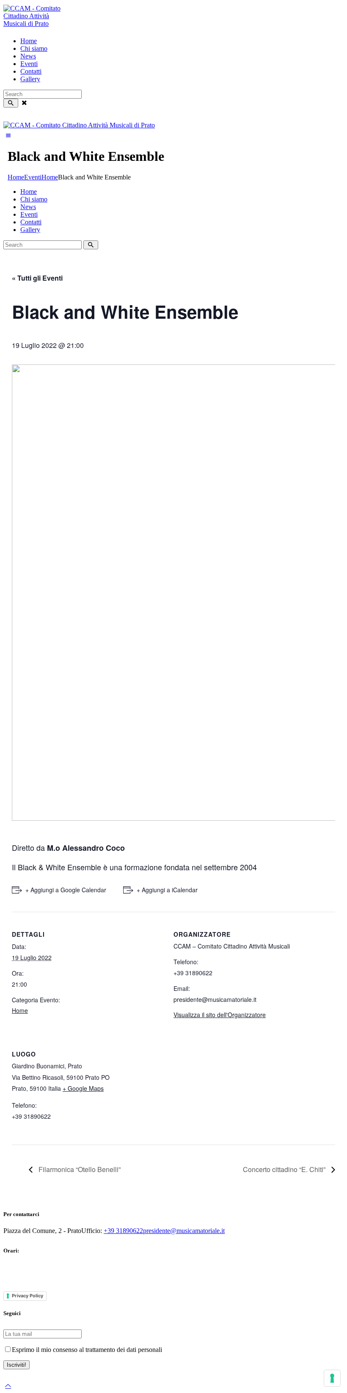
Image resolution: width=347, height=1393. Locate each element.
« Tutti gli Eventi (37, 278)
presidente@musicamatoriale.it (184, 1230)
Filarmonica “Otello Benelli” (79, 1169)
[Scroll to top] (8, 1385)
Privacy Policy (27, 1296)
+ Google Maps (83, 1088)
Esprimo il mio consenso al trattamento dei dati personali (87, 1349)
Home (16, 177)
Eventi (32, 177)
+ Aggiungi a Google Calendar (65, 889)
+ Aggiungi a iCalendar (167, 889)
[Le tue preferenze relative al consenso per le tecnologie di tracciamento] (332, 1378)
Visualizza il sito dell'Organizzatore (220, 1014)
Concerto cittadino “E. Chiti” (285, 1169)
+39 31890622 (123, 1230)
